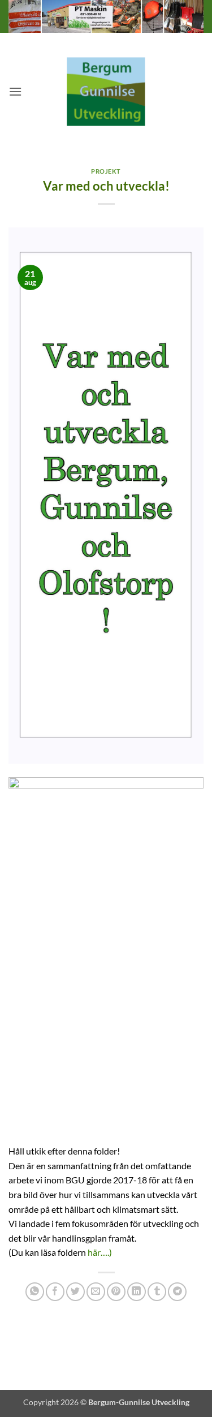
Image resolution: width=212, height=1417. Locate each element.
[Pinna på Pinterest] (116, 1291)
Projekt (106, 171)
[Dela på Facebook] (55, 1291)
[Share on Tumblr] (157, 1291)
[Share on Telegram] (177, 1291)
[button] (15, 91)
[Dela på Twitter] (75, 1291)
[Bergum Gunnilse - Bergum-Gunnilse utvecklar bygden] (106, 91)
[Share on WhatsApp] (34, 1291)
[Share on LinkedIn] (136, 1291)
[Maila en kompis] (95, 1291)
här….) (100, 1252)
